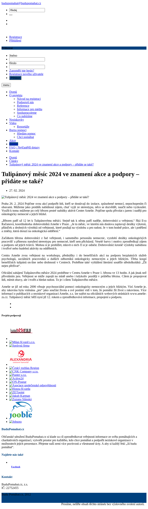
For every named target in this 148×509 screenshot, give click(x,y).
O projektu (15, 95)
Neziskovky (16, 119)
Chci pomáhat (25, 137)
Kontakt (14, 151)
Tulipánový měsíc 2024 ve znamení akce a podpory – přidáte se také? (51, 164)
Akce (12, 140)
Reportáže (23, 126)
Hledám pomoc (26, 133)
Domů (13, 91)
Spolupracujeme (27, 112)
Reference (23, 105)
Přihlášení (15, 40)
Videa (12, 123)
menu (6, 85)
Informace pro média (29, 109)
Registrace (15, 37)
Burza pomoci (17, 130)
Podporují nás (25, 102)
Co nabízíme (24, 116)
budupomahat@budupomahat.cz (21, 3)
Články (13, 144)
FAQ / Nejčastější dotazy (24, 147)
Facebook (15, 467)
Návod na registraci (29, 98)
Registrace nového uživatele (26, 74)
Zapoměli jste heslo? (21, 70)
